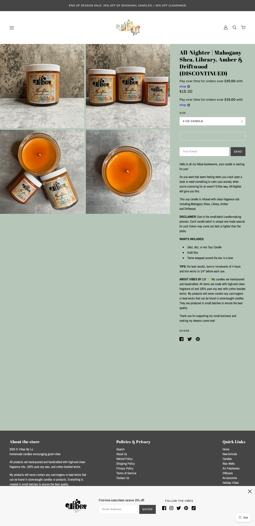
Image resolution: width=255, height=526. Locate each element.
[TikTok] (193, 508)
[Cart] (243, 27)
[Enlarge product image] (42, 86)
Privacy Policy (124, 468)
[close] (250, 490)
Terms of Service (126, 473)
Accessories (230, 478)
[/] (127, 27)
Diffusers (228, 473)
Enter (147, 509)
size (182, 113)
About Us (121, 454)
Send (238, 151)
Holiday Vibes (231, 482)
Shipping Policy (125, 463)
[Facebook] (165, 508)
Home (226, 449)
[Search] (234, 27)
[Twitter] (178, 508)
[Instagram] (171, 508)
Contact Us (122, 478)
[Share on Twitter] (190, 339)
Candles (227, 459)
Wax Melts (229, 463)
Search (120, 449)
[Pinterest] (186, 508)
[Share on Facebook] (182, 339)
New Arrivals (230, 454)
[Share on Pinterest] (197, 339)
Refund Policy (124, 459)
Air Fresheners (231, 468)
